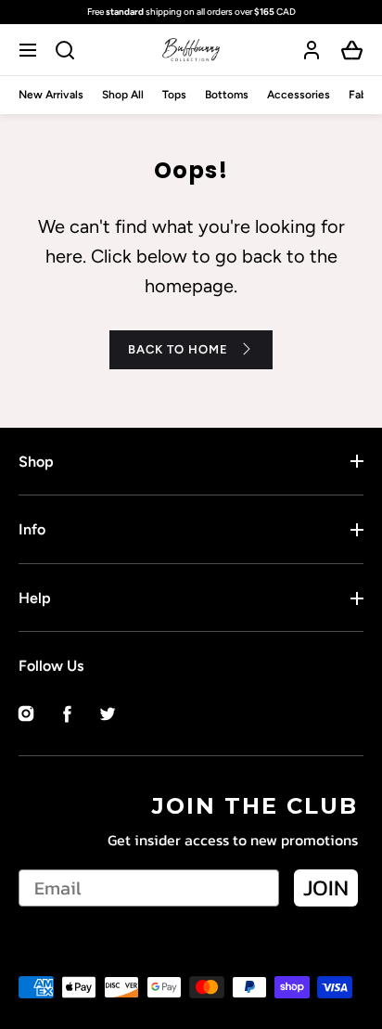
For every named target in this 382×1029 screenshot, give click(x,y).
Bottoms (226, 94)
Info (32, 529)
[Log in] (311, 50)
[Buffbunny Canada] (191, 49)
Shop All (123, 94)
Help (35, 598)
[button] (30, 49)
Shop (36, 461)
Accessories (298, 94)
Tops (174, 94)
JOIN (326, 887)
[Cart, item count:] (352, 50)
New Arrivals (51, 94)
